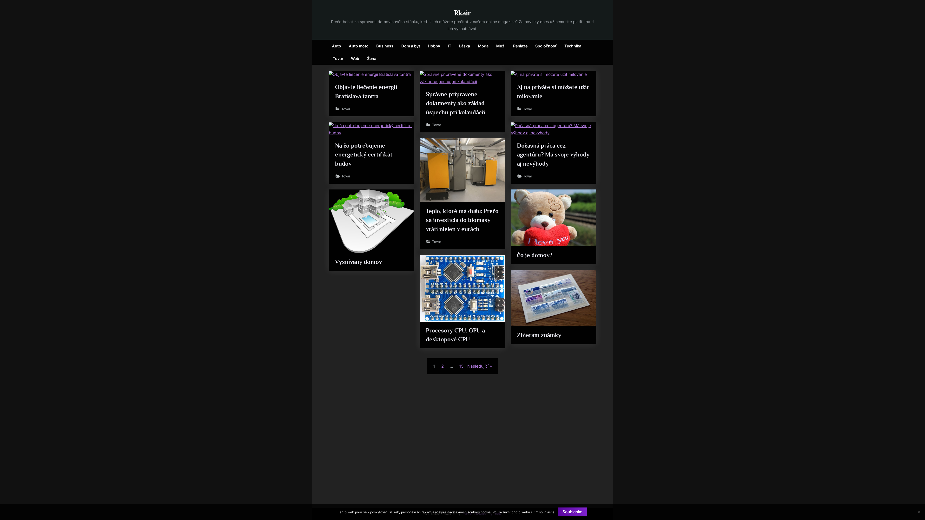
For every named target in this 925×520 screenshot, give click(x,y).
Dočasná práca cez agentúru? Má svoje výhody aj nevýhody (553, 154)
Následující (478, 366)
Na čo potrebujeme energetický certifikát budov (363, 154)
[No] (919, 511)
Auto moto (359, 46)
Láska (464, 46)
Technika (572, 46)
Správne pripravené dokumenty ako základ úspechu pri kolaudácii (455, 103)
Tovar (338, 58)
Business (384, 46)
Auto (336, 46)
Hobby (434, 46)
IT (449, 46)
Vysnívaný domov (358, 262)
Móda (483, 46)
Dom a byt (410, 46)
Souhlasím (572, 511)
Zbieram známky (539, 335)
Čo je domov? (534, 255)
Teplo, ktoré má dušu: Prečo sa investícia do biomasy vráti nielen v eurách (462, 220)
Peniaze (520, 46)
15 (461, 366)
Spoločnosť (545, 46)
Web (355, 58)
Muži (500, 46)
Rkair (462, 13)
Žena (371, 58)
